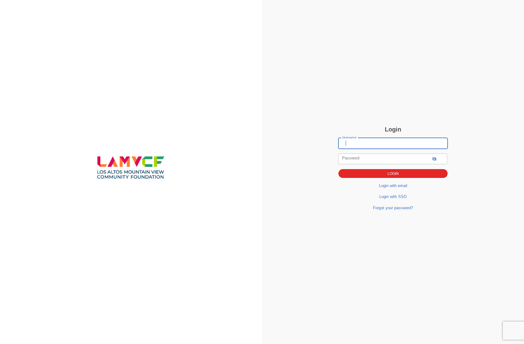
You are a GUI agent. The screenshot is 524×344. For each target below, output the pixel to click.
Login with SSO (393, 196)
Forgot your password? (393, 208)
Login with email (393, 185)
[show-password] (434, 159)
